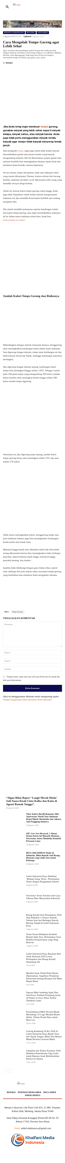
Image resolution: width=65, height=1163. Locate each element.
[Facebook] (16, 115)
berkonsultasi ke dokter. (14, 220)
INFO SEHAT (43, 32)
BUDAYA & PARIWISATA (14, 32)
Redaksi (9, 63)
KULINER (31, 32)
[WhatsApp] (36, 115)
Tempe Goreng (17, 612)
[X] (23, 115)
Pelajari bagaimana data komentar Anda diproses (27, 699)
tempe (44, 126)
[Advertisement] (32, 258)
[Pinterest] (29, 115)
